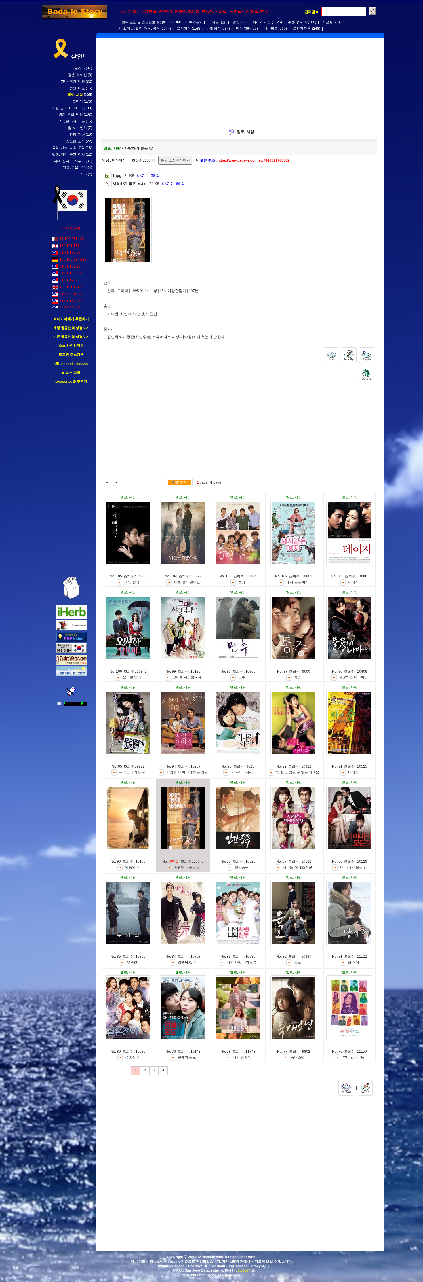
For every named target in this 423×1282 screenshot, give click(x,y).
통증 (297, 677)
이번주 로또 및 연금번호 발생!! (141, 22)
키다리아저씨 (242, 772)
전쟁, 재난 (77, 134)
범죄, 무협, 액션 (71, 115)
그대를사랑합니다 (187, 677)
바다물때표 (217, 22)
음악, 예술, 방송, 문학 (68, 148)
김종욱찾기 (187, 962)
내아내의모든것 (353, 867)
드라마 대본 (302, 28)
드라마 (80, 68)
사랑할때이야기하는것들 (187, 772)
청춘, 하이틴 (77, 75)
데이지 (353, 582)
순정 (241, 582)
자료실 (327, 22)
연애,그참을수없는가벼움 (297, 772)
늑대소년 (297, 1057)
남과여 (353, 962)
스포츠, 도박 (75, 141)
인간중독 (242, 867)
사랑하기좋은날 (187, 867)
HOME (177, 22)
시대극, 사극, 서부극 (69, 161)
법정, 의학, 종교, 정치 (68, 154)
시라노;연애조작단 (297, 867)
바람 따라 (243, 28)
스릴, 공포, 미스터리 (67, 108)
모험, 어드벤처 (75, 128)
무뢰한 (132, 962)
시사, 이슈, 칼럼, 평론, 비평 (139, 28)
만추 (241, 677)
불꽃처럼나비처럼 (353, 677)
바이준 (353, 772)
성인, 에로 (77, 88)
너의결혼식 (242, 1057)
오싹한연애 (132, 677)
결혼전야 (132, 1057)
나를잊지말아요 (187, 582)
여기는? (195, 22)
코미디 (78, 101)
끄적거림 (184, 28)
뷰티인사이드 (353, 1057)
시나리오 (271, 28)
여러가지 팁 (262, 22)
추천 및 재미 (297, 22)
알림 (236, 22)
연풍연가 (132, 867)
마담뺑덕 (132, 582)
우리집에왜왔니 (132, 772)
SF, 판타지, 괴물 (72, 121)
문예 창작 (213, 28)
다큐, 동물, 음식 (75, 168)
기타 (83, 174)
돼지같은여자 (297, 582)
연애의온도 (187, 1057)
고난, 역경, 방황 (73, 81)
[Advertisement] (71, 480)
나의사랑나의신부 (242, 962)
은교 (297, 962)
